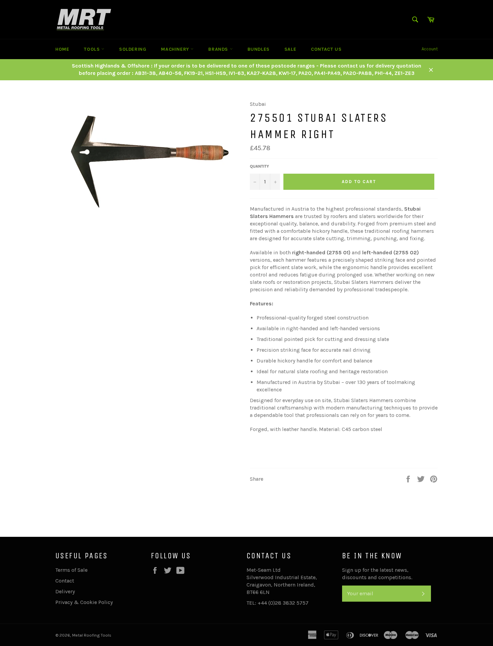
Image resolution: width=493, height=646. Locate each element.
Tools (92, 49)
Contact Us (326, 49)
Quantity (259, 166)
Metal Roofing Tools (91, 635)
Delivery (65, 591)
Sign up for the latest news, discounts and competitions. (377, 573)
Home (62, 49)
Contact (64, 580)
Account (430, 48)
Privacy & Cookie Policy (84, 602)
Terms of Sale (71, 570)
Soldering (132, 49)
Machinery (175, 49)
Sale (290, 49)
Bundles (259, 49)
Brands (218, 49)
